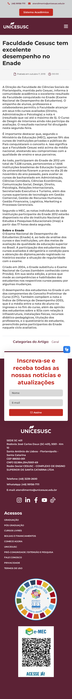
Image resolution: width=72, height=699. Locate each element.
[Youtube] (44, 500)
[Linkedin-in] (27, 500)
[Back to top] (60, 674)
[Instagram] (19, 500)
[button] (66, 26)
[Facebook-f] (36, 500)
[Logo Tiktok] (53, 500)
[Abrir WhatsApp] (63, 690)
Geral (55, 342)
